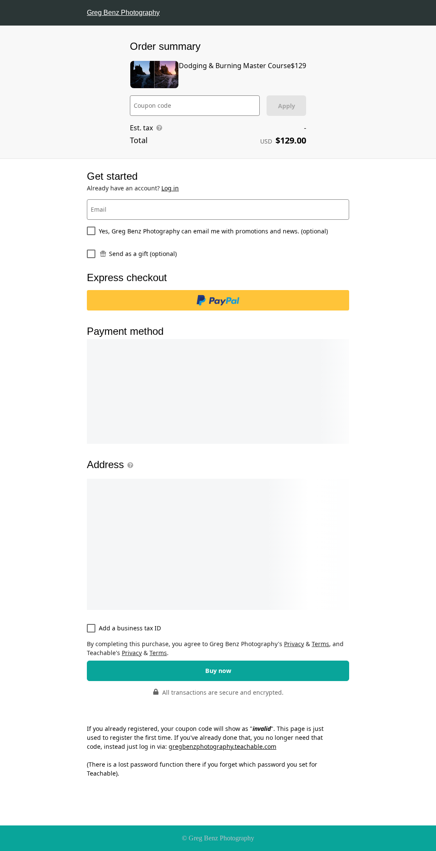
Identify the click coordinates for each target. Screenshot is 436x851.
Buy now (218, 671)
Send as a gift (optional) (143, 254)
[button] (128, 465)
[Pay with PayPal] (218, 300)
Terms (320, 644)
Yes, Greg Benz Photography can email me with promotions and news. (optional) (213, 231)
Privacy (294, 644)
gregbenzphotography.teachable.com (222, 746)
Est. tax (141, 127)
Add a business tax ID (130, 628)
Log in (170, 188)
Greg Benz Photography (123, 12)
